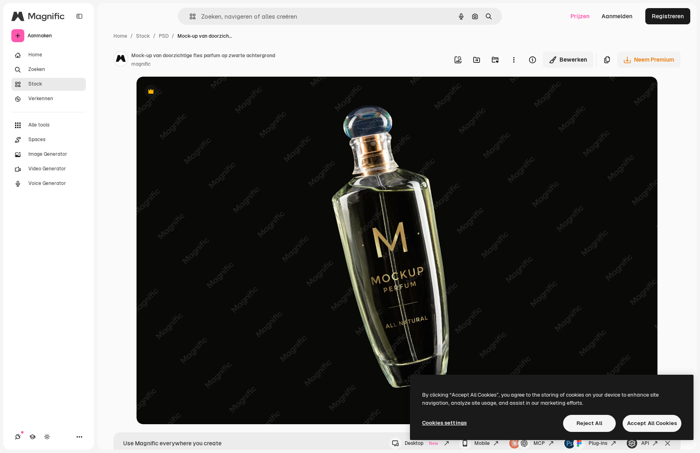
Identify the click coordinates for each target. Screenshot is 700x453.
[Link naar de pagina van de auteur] (120, 60)
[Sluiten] (667, 443)
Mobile (482, 443)
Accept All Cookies (652, 423)
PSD (164, 36)
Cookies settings (444, 422)
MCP (539, 443)
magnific (141, 64)
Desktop (421, 443)
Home (120, 36)
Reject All (589, 423)
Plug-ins (598, 443)
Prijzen (579, 16)
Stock (143, 36)
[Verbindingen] (17, 436)
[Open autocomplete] (189, 16)
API (645, 443)
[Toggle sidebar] (79, 16)
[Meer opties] (514, 60)
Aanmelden (617, 16)
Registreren (668, 16)
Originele (190, 92)
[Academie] (32, 436)
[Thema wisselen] (47, 436)
